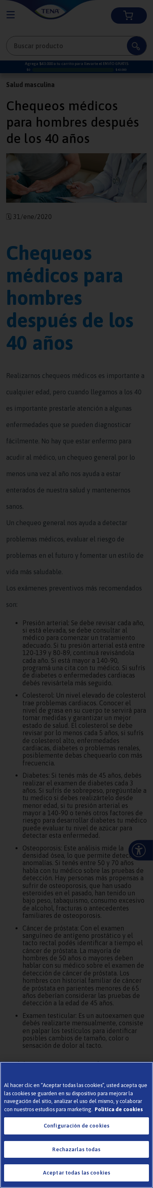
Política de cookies (119, 1109)
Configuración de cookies (76, 1126)
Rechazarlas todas (76, 1149)
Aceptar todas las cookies (76, 1173)
